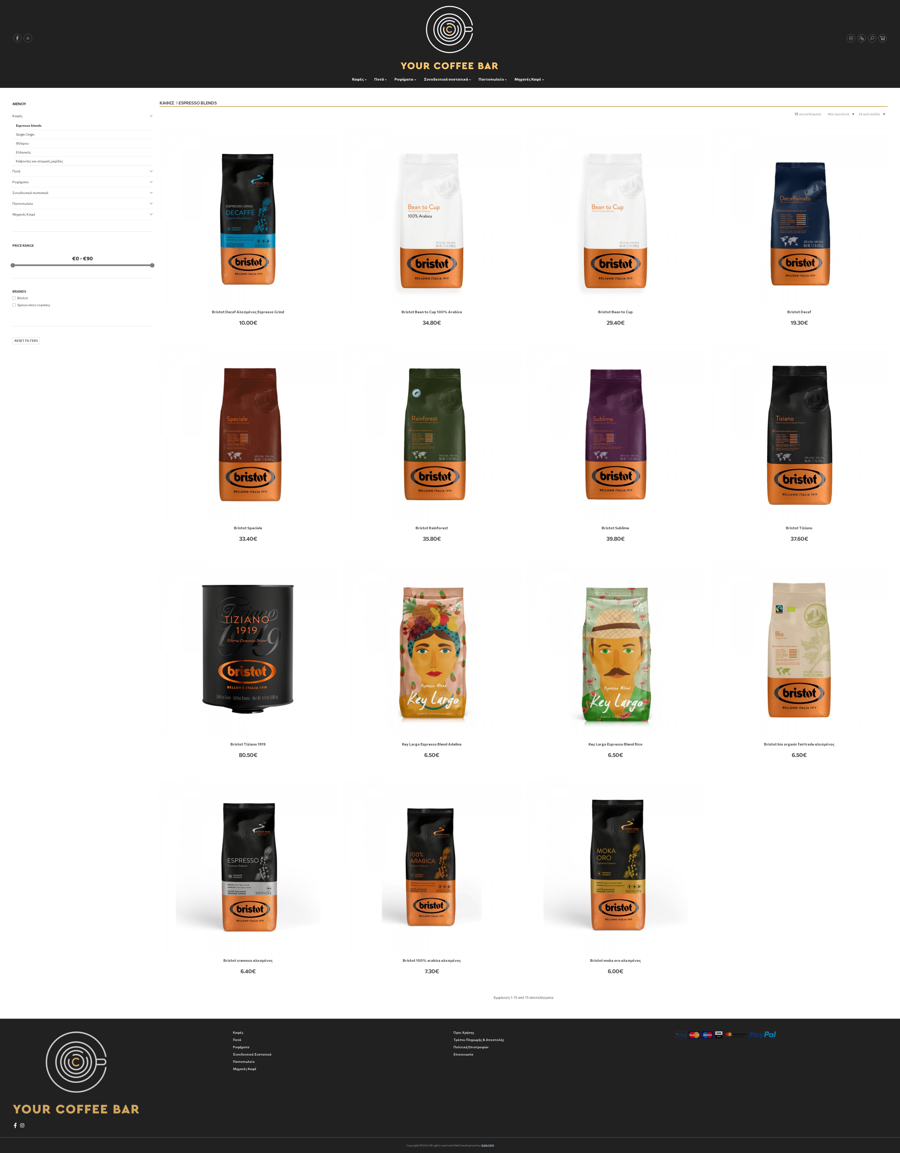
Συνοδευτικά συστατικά (446, 79)
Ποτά (379, 79)
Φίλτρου (22, 143)
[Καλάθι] (882, 38)
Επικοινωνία (463, 1054)
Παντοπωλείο (491, 79)
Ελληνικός (23, 152)
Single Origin (25, 134)
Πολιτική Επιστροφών (471, 1047)
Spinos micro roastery (33, 305)
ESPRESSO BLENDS (198, 102)
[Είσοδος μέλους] (851, 38)
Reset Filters (26, 341)
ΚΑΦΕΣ (167, 102)
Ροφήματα (403, 79)
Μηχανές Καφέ (527, 79)
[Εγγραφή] (861, 38)
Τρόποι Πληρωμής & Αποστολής (479, 1040)
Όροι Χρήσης (464, 1032)
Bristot (22, 298)
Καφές (358, 79)
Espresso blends (28, 125)
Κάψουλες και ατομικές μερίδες (39, 161)
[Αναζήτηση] (872, 38)
